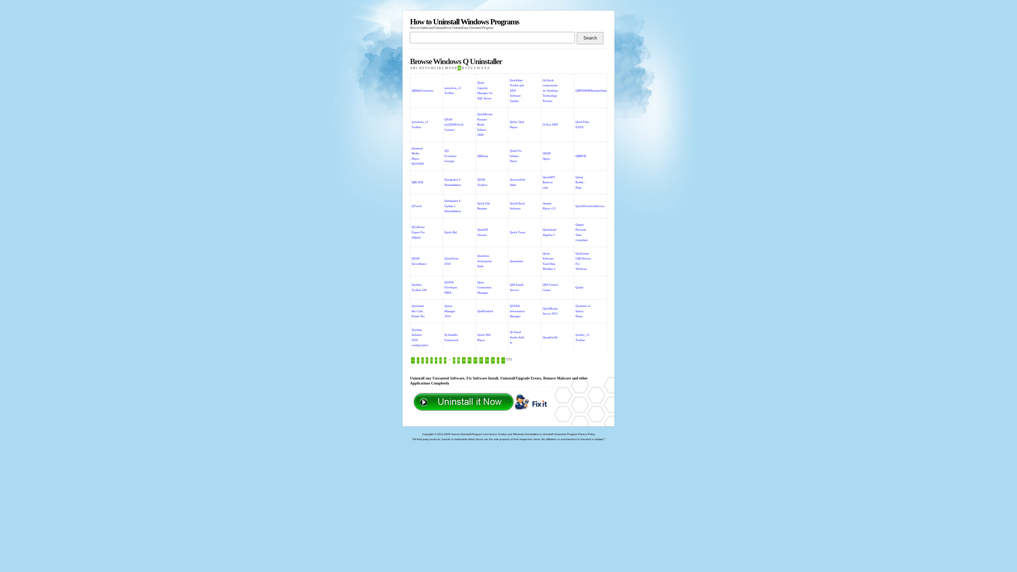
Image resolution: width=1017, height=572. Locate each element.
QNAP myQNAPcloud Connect (453, 124)
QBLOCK (417, 182)
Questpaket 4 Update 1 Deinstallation (452, 206)
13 (481, 360)
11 (469, 360)
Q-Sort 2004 (550, 124)
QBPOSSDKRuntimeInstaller (593, 90)
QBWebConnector (423, 90)
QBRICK (581, 156)
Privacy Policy (586, 434)
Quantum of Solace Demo (583, 311)
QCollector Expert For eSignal (418, 232)
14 (487, 360)
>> (503, 360)
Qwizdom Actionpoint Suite (484, 261)
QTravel (417, 206)
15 (493, 360)
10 (463, 360)
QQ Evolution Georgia (450, 156)
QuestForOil (550, 337)
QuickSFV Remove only (549, 182)
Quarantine (516, 261)
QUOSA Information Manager (517, 311)
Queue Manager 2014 (449, 311)
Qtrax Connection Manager (484, 287)
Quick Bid (450, 232)
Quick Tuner (517, 232)
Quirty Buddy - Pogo (581, 182)
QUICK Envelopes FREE (450, 287)
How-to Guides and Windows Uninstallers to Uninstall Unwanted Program (533, 434)
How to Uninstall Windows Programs (464, 23)
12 (475, 360)
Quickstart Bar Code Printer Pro (418, 311)
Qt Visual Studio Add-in (517, 337)
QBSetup (482, 156)
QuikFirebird (485, 311)
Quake (579, 287)
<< (413, 360)
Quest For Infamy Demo (516, 156)
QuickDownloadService (590, 206)
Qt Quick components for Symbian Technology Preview (550, 90)
